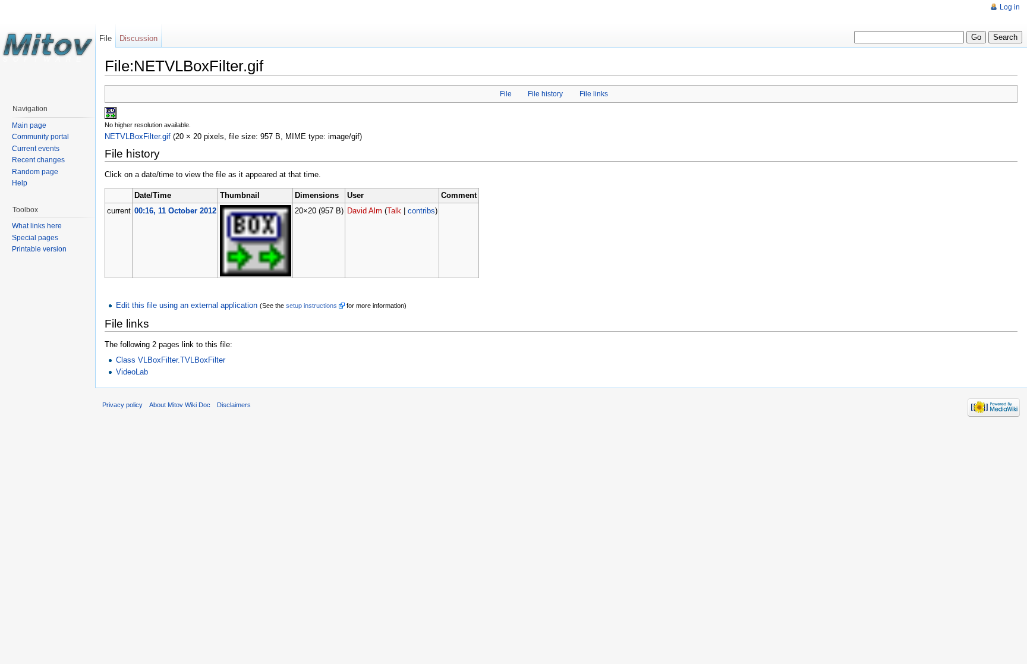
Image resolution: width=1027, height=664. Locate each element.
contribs (421, 210)
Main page (29, 125)
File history (545, 94)
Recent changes (38, 160)
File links (593, 94)
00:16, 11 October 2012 (175, 210)
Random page (35, 172)
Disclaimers (234, 404)
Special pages (35, 238)
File (506, 94)
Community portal (40, 137)
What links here (37, 226)
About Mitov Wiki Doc (179, 404)
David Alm (364, 210)
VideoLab (132, 371)
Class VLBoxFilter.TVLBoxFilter (170, 359)
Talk (394, 210)
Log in (1010, 7)
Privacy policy (122, 404)
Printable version (39, 249)
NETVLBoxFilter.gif (138, 136)
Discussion (138, 38)
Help (19, 183)
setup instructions (311, 305)
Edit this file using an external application (186, 305)
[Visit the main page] (47, 47)
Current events (35, 148)
